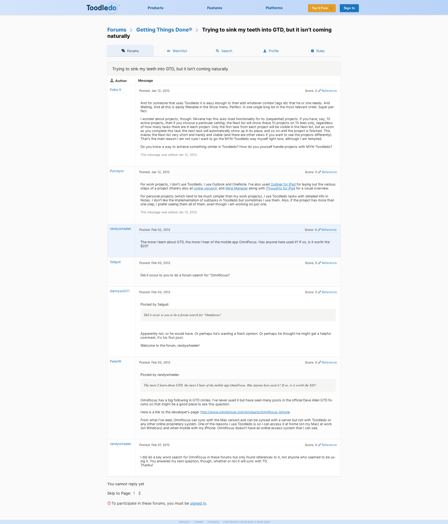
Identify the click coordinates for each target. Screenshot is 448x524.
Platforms (274, 8)
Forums (116, 29)
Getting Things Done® (164, 29)
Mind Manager (236, 188)
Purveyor (117, 171)
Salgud (115, 262)
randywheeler (120, 229)
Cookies (213, 522)
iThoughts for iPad (280, 188)
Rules (320, 51)
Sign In (349, 8)
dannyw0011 (120, 291)
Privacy (184, 522)
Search (226, 51)
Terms (198, 522)
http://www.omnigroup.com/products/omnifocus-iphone (245, 412)
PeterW (116, 361)
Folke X (115, 90)
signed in (198, 503)
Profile (274, 51)
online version (205, 188)
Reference (329, 91)
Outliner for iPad (283, 184)
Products (156, 8)
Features (214, 8)
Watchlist (180, 51)
